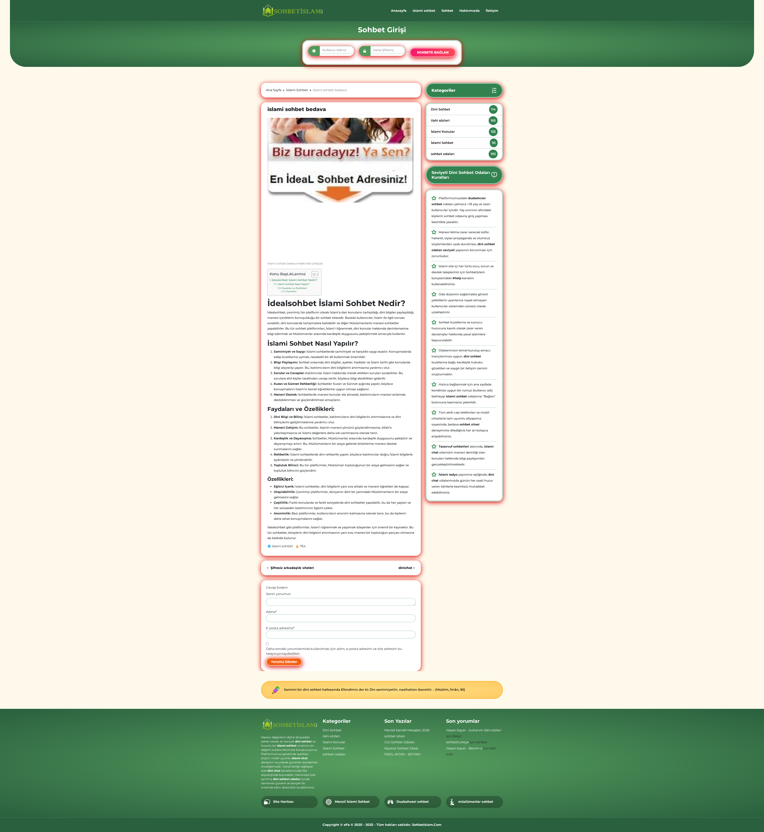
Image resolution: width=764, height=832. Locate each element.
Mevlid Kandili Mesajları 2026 (407, 730)
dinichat (405, 568)
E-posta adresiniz (280, 628)
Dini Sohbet (463, 109)
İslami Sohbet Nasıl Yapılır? (293, 284)
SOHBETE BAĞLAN (433, 52)
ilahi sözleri (463, 120)
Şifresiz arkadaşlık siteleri (292, 568)
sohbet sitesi (394, 736)
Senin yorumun (278, 594)
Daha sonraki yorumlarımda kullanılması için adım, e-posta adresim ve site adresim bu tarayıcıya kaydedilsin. (334, 651)
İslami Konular (463, 132)
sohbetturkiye (457, 742)
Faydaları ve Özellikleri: (294, 288)
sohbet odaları (463, 154)
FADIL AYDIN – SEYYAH (402, 754)
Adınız (271, 612)
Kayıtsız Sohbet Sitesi (401, 748)
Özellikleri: (291, 291)
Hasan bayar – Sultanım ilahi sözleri (473, 730)
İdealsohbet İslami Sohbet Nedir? (294, 280)
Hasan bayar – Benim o (464, 748)
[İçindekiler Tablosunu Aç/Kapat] (312, 274)
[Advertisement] (340, 233)
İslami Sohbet (463, 143)
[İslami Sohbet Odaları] (292, 10)
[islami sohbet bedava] (340, 160)
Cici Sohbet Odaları (399, 742)
